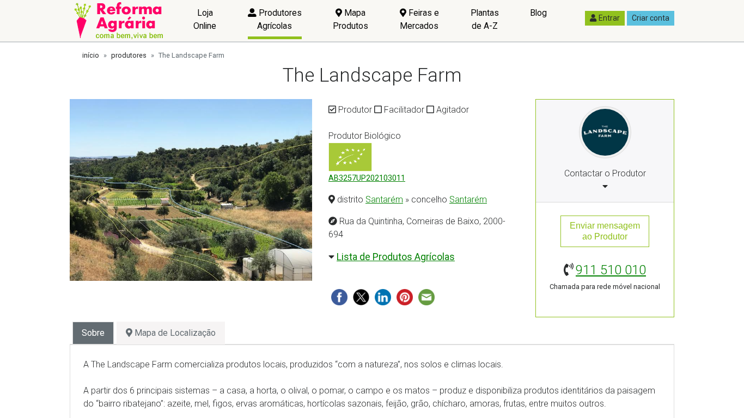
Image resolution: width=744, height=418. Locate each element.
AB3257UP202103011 (366, 178)
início (90, 55)
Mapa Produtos (350, 19)
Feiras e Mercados (419, 19)
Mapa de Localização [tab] (174, 333)
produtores (129, 55)
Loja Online (204, 19)
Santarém (384, 199)
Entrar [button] (609, 18)
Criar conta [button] (650, 18)
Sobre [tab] (93, 333)
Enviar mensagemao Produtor (605, 231)
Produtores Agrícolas (279, 19)
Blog (538, 13)
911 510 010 (611, 270)
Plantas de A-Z (485, 19)
